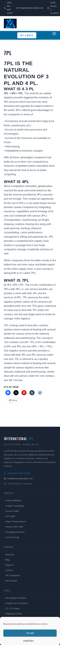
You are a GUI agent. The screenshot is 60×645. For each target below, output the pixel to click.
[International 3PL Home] (10, 23)
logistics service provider (23, 350)
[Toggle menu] (54, 35)
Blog (7, 559)
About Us (9, 554)
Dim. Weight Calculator (16, 598)
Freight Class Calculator (16, 603)
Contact (9, 570)
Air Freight (10, 516)
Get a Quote (26, 35)
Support (9, 565)
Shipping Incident (13, 613)
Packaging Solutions (15, 532)
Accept (30, 633)
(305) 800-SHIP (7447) (10, 8)
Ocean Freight (12, 511)
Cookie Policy (28, 640)
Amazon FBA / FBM (14, 526)
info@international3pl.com (31, 8)
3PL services (11, 101)
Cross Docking (12, 537)
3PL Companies (12, 575)
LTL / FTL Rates (12, 608)
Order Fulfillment (13, 500)
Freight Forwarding (14, 506)
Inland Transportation (15, 521)
